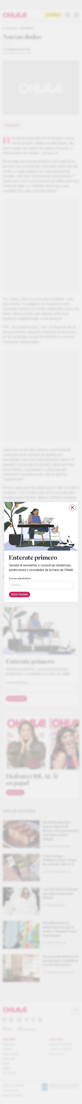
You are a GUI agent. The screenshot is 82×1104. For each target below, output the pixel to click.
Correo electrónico (20, 578)
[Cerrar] (72, 507)
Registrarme (19, 594)
